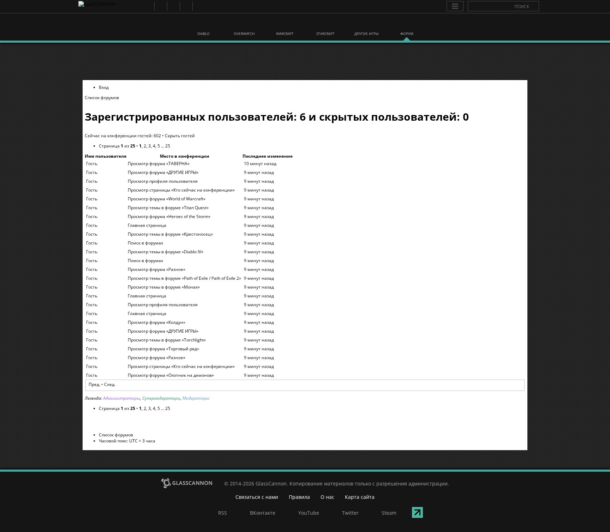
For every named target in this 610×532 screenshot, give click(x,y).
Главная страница (147, 225)
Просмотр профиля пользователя (163, 181)
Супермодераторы (161, 398)
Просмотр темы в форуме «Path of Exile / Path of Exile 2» (184, 278)
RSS (148, 6)
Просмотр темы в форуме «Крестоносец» (170, 234)
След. (109, 384)
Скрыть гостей (180, 136)
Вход (104, 87)
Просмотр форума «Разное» (156, 269)
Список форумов (102, 98)
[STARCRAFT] (325, 24)
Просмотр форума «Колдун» (156, 322)
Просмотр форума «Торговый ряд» (163, 349)
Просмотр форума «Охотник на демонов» (171, 375)
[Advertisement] (305, 61)
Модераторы (196, 398)
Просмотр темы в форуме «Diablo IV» (165, 252)
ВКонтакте (160, 6)
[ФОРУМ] (407, 24)
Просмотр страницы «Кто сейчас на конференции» (181, 190)
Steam (199, 6)
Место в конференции (184, 156)
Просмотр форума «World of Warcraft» (166, 199)
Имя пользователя (105, 156)
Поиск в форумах (145, 243)
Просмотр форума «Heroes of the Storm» (169, 216)
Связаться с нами (256, 497)
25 (167, 146)
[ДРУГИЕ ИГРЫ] (366, 24)
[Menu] (455, 6)
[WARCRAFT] (285, 24)
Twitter (186, 6)
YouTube (173, 6)
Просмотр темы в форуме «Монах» (164, 287)
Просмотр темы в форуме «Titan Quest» (168, 208)
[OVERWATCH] (244, 24)
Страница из (117, 146)
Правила (299, 497)
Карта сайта (360, 497)
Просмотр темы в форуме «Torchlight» (167, 340)
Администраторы (121, 398)
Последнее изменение (268, 156)
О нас (327, 497)
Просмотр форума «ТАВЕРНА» (159, 164)
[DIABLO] (204, 24)
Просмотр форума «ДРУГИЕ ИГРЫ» (163, 172)
